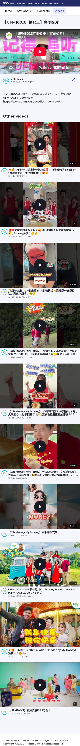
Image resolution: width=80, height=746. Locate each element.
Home (8, 11)
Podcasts (43, 11)
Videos (59, 11)
